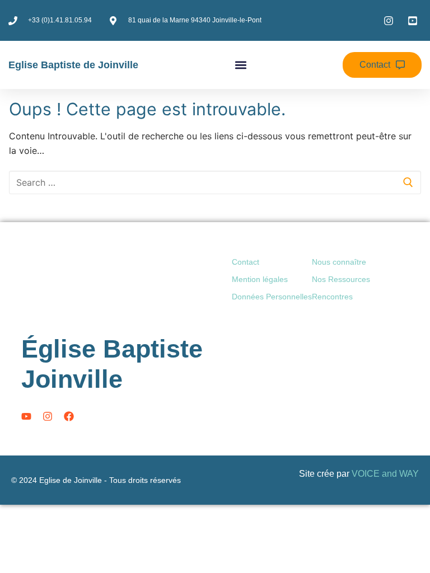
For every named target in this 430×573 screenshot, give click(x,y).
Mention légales (260, 279)
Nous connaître (339, 261)
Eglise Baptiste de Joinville (73, 65)
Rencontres (332, 296)
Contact (245, 261)
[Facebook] (69, 416)
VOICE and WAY (385, 473)
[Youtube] (26, 416)
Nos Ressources (341, 279)
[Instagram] (48, 416)
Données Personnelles (272, 296)
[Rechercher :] (215, 182)
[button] (240, 65)
